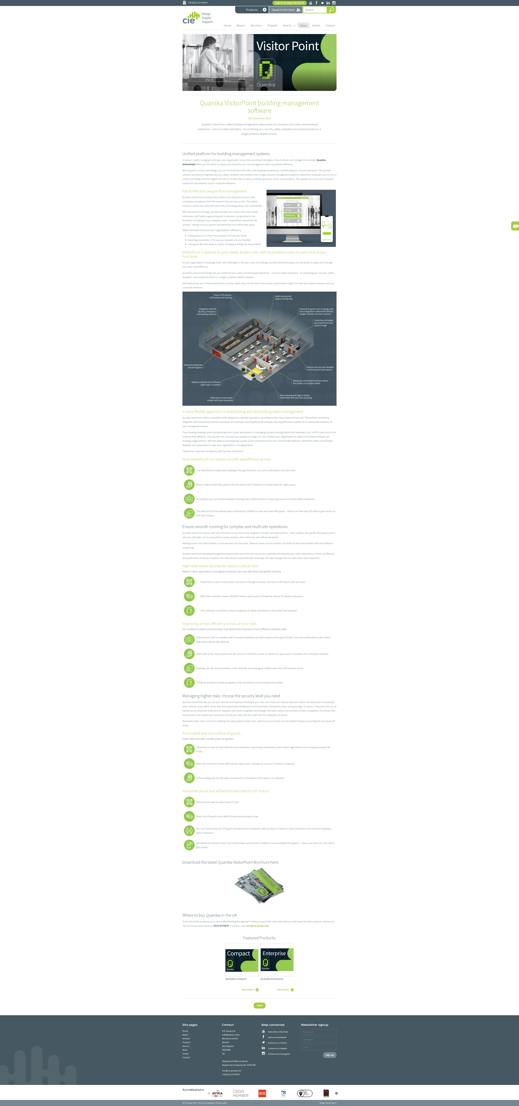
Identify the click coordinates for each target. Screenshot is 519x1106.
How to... (186, 1046)
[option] (219, 1093)
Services (186, 1038)
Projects (272, 25)
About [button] (240, 25)
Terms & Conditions (206, 1103)
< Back (259, 1005)
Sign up (330, 1055)
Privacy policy (221, 1103)
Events (316, 25)
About (185, 1034)
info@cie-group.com (258, 925)
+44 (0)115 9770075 (231, 1074)
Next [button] (336, 1093)
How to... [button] (288, 25)
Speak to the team (283, 10)
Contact (330, 25)
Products (252, 10)
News (303, 25)
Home (229, 25)
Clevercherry (331, 1103)
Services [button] (255, 25)
